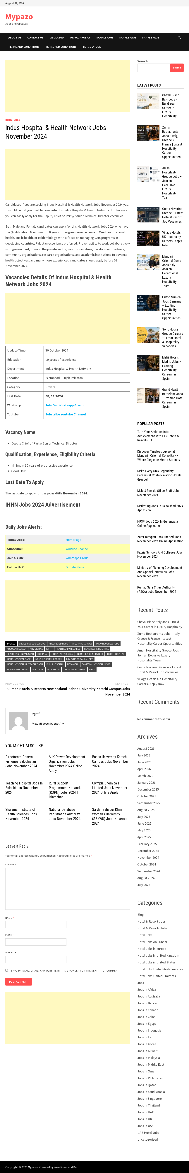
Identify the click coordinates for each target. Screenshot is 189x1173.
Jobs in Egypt (146, 1023)
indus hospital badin (19, 659)
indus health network (90, 654)
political (37, 669)
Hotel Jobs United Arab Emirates (160, 969)
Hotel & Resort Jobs (151, 921)
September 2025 (148, 803)
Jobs (17, 120)
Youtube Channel (77, 549)
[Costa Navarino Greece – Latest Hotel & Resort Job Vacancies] (148, 209)
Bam (76, 1167)
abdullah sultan (16, 648)
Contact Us (35, 37)
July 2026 (143, 755)
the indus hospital (74, 669)
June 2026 (144, 762)
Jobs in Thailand (148, 1105)
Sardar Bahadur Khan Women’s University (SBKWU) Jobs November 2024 (111, 816)
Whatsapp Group (77, 558)
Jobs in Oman (146, 1071)
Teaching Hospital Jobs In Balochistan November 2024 (24, 788)
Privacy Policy (80, 37)
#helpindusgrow (82, 643)
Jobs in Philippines (150, 1078)
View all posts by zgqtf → (48, 723)
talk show (53, 669)
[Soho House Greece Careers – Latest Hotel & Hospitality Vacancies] (148, 330)
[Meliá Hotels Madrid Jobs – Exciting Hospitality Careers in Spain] (148, 358)
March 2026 (145, 776)
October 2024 (146, 864)
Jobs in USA (145, 1126)
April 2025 (144, 837)
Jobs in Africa (146, 989)
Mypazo (19, 16)
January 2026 (146, 782)
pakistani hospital (18, 669)
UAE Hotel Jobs (148, 1132)
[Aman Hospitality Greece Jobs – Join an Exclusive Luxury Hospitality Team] (148, 168)
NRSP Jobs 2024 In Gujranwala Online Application (157, 523)
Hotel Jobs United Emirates (156, 976)
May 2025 (143, 830)
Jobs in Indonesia (149, 1030)
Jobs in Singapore (149, 1098)
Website (10, 952)
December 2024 (148, 851)
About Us (14, 37)
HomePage (73, 540)
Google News (75, 567)
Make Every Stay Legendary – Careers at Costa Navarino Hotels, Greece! (159, 475)
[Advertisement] (67, 86)
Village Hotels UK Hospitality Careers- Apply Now (172, 239)
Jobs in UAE (145, 1112)
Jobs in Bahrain (147, 1003)
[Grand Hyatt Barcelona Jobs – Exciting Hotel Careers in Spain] (148, 390)
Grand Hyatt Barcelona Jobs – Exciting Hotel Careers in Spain (172, 398)
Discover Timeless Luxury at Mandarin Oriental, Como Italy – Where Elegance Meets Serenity (158, 455)
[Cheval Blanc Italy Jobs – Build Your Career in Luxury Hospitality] (148, 96)
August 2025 (145, 810)
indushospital (55, 664)
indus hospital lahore (79, 659)
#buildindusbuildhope (32, 643)
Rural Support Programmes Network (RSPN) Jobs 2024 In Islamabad (65, 790)
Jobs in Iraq (145, 1037)
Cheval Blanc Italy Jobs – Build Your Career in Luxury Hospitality (170, 105)
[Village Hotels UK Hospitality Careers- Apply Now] (148, 233)
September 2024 (148, 871)
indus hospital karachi (49, 659)
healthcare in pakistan (20, 654)
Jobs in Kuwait (147, 1051)
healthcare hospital (96, 648)
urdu (92, 669)
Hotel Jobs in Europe (151, 949)
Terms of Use (92, 46)
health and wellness (68, 648)
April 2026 (144, 769)
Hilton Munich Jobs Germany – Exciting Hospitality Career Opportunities (171, 307)
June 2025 (144, 823)
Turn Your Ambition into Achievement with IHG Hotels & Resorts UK (158, 436)
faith (49, 648)
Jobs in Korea (146, 1044)
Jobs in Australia (148, 996)
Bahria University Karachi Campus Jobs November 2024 (110, 761)
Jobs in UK (144, 1119)
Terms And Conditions (23, 46)
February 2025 (147, 844)
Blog (8, 120)
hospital (42, 654)
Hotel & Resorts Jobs (152, 928)
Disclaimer (56, 37)
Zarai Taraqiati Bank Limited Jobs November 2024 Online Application (160, 539)
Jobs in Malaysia (148, 1058)
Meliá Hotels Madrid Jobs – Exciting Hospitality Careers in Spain (171, 367)
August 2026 (145, 748)
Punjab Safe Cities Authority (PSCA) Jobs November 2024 (156, 589)
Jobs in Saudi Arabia (151, 1092)
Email (10, 935)
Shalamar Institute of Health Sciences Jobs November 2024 (21, 814)
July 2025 (143, 816)
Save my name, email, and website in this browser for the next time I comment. (65, 970)
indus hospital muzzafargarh (25, 664)
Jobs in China (146, 1017)
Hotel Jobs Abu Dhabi (152, 942)
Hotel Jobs (144, 935)
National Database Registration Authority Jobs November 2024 (64, 814)
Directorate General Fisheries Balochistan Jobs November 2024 (21, 761)
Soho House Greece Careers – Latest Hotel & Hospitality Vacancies (172, 337)
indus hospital (115, 654)
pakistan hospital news (96, 664)
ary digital (36, 648)
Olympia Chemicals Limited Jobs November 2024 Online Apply (109, 788)
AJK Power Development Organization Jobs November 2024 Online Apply (67, 764)
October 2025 (146, 796)
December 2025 (148, 789)
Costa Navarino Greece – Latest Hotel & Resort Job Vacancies (172, 215)
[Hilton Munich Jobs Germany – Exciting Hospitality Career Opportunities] (148, 298)
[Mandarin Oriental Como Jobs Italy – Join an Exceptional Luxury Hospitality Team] (148, 257)
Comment (12, 864)
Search (142, 61)
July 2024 (143, 885)
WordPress (61, 1167)
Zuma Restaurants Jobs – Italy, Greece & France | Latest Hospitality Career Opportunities (172, 142)
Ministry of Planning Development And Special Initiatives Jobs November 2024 (159, 572)
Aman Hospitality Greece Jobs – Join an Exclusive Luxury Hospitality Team (172, 182)
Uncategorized (147, 1139)
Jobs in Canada (147, 1010)
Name (9, 917)
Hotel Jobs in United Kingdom (158, 955)
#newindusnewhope (107, 643)
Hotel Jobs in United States (156, 962)
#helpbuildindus (58, 643)
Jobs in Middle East (150, 1064)
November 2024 (148, 857)
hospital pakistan (62, 654)
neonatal (72, 664)
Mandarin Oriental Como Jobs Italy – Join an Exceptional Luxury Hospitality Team (171, 271)
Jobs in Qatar (146, 1085)
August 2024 (145, 878)
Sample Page (104, 37)
